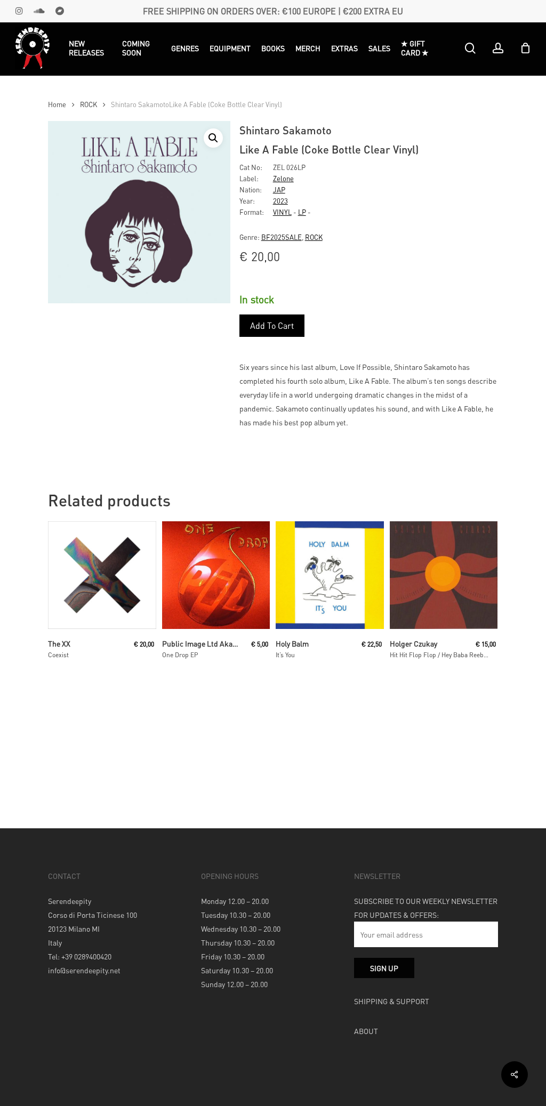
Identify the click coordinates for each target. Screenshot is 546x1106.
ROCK (88, 104)
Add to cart (272, 325)
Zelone (283, 178)
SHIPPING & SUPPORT (391, 1001)
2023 (280, 200)
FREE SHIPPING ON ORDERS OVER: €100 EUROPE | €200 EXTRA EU (273, 11)
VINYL (282, 211)
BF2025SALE (281, 236)
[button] (213, 138)
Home (57, 104)
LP (302, 211)
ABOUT (366, 1031)
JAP (279, 189)
